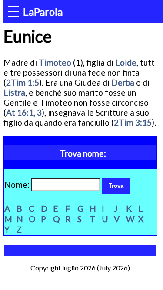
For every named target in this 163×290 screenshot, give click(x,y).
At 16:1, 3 (24, 112)
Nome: (17, 185)
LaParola (43, 11)
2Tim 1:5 (22, 82)
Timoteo (55, 62)
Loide (125, 62)
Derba (122, 82)
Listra (14, 92)
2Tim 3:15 (133, 122)
